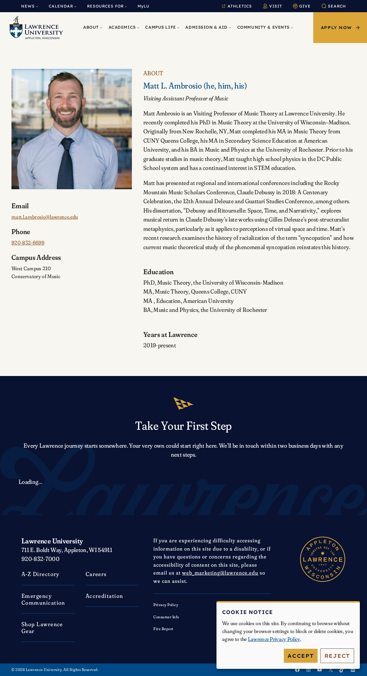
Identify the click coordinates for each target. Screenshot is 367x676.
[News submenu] (37, 6)
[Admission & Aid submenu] (230, 28)
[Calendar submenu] (75, 6)
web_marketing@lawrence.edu (220, 572)
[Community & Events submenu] (292, 28)
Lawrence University (52, 541)
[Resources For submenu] (126, 6)
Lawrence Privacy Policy (274, 639)
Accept (300, 655)
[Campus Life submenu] (178, 28)
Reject (337, 655)
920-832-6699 (27, 242)
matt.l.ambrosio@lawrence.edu (44, 217)
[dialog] (288, 635)
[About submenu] (101, 28)
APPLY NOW (336, 27)
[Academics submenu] (138, 28)
